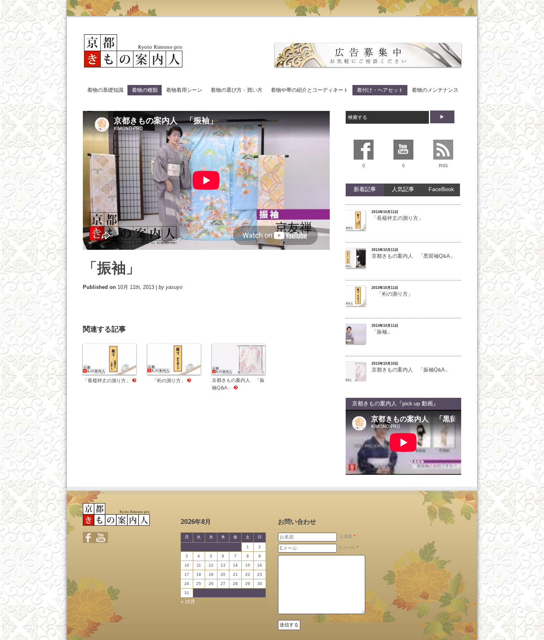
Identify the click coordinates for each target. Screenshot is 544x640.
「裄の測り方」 (166, 380)
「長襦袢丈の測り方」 (107, 380)
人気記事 (403, 189)
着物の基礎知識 (105, 90)
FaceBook (441, 189)
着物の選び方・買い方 (236, 90)
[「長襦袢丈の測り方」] (109, 372)
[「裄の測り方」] (174, 372)
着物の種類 (145, 90)
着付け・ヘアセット (380, 90)
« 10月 (188, 601)
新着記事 (365, 189)
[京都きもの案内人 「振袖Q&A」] (238, 372)
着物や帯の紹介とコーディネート (309, 90)
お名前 (347, 536)
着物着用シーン (184, 90)
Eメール (348, 547)
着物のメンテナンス (435, 90)
